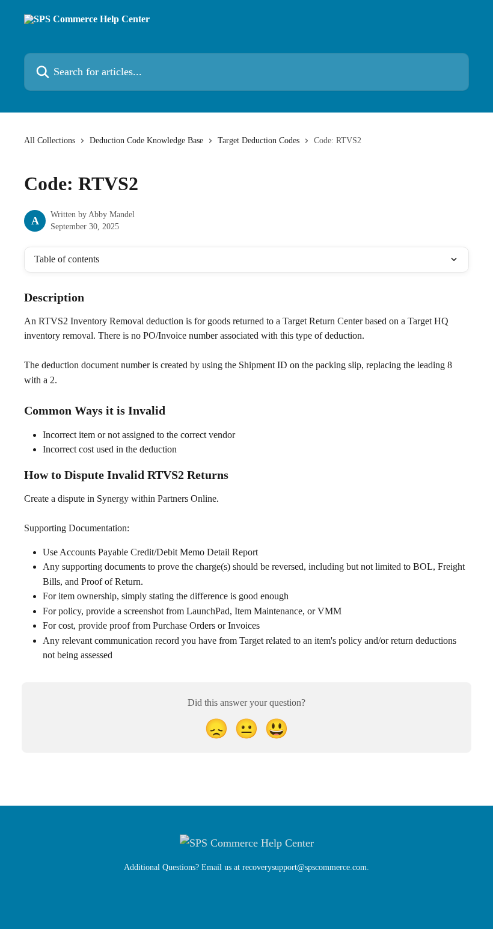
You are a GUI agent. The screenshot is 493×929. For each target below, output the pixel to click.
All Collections (49, 140)
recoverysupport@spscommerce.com (304, 867)
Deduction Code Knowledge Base (146, 140)
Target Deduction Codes (258, 140)
